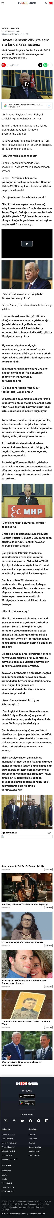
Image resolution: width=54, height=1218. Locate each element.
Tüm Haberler (7, 1155)
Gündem (15, 28)
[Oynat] (27, 85)
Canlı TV (32, 1134)
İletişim (4, 1179)
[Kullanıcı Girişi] (46, 3)
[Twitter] (6, 1121)
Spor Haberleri (7, 1139)
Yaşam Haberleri (8, 1147)
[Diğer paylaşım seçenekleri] (50, 65)
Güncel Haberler (8, 1134)
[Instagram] (14, 1121)
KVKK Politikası (8, 1187)
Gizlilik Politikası (8, 1191)
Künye (4, 1175)
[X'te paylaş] (40, 65)
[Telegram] (38, 1121)
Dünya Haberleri (8, 1151)
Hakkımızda (6, 1171)
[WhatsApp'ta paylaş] (45, 65)
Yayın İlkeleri (7, 1183)
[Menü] (3, 3)
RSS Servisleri (34, 1155)
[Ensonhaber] (27, 3)
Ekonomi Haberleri (9, 1143)
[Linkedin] (47, 1121)
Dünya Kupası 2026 (10, 1159)
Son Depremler (35, 1151)
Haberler (5, 28)
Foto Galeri (33, 1139)
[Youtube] (22, 1121)
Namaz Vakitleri (35, 1147)
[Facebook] (30, 1121)
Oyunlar (32, 1143)
